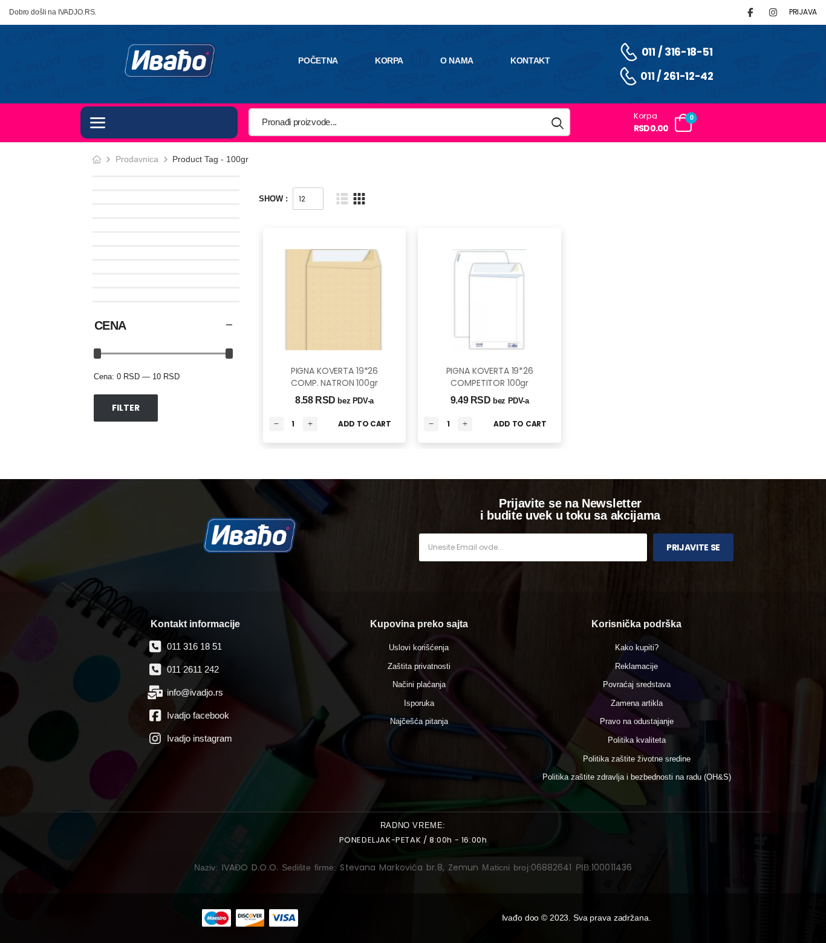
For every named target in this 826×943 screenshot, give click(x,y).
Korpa (389, 60)
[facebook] (750, 12)
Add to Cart (364, 424)
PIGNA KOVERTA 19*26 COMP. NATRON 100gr (334, 377)
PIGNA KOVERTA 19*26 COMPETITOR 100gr (489, 377)
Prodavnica (136, 159)
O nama (456, 60)
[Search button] (558, 122)
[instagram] (773, 12)
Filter (126, 408)
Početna (318, 60)
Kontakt (530, 60)
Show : (273, 198)
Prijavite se (693, 547)
